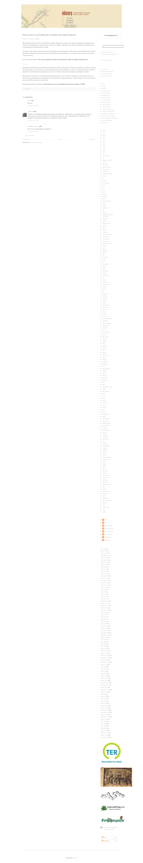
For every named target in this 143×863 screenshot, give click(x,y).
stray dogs (105, 471)
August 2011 (104, 587)
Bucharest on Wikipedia (108, 113)
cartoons (104, 212)
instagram (104, 328)
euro (103, 277)
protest (104, 416)
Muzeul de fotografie (107, 71)
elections (104, 273)
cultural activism (106, 243)
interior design (106, 332)
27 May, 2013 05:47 (33, 131)
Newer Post (26, 139)
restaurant (104, 434)
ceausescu (104, 218)
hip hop (104, 312)
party (103, 384)
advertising (105, 164)
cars (103, 210)
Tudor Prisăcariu (108, 528)
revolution (105, 439)
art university (105, 183)
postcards (104, 402)
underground (105, 498)
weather (104, 512)
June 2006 (103, 724)
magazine (104, 341)
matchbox (104, 346)
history (104, 314)
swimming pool (106, 484)
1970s (103, 146)
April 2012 (103, 571)
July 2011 (103, 589)
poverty (104, 407)
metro (103, 350)
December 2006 (105, 710)
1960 (103, 142)
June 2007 (103, 696)
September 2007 (105, 689)
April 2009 (103, 646)
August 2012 (104, 564)
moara (103, 357)
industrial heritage (107, 323)
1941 (103, 137)
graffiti (104, 302)
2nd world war (106, 155)
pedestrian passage (107, 387)
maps (103, 343)
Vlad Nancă (107, 537)
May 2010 (103, 619)
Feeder (104, 88)
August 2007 (104, 692)
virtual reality (105, 507)
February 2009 (104, 651)
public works (105, 425)
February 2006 (104, 733)
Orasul (104, 86)
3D (103, 158)
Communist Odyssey (107, 109)
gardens (104, 300)
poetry (104, 396)
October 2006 (104, 714)
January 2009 (104, 653)
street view (105, 482)
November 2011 (105, 580)
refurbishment (106, 430)
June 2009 (103, 642)
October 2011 (104, 583)
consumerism (105, 239)
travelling (104, 493)
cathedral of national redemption (107, 215)
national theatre (106, 368)
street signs (105, 480)
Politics (104, 400)
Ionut (105, 520)
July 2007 (103, 694)
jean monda (105, 337)
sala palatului (105, 446)
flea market (105, 293)
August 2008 (104, 664)
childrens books (106, 223)
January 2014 (104, 553)
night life (104, 371)
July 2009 (103, 639)
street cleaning (106, 475)
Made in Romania (107, 60)
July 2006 (103, 721)
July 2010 (103, 614)
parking (104, 380)
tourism (104, 489)
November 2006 (105, 712)
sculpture (104, 448)
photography (105, 391)
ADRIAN (30, 111)
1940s (103, 135)
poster (103, 405)
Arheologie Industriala (108, 111)
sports (103, 462)
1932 (103, 133)
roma (103, 441)
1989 (103, 151)
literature (104, 339)
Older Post (92, 139)
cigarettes (104, 225)
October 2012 (104, 562)
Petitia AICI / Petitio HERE (31, 39)
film (103, 291)
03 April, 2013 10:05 (33, 105)
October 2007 (104, 687)
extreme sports (106, 284)
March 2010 (104, 623)
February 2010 (104, 626)
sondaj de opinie (106, 457)
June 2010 (103, 617)
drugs (103, 268)
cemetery (104, 221)
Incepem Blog (106, 91)
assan (103, 185)
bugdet (104, 205)
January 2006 (104, 735)
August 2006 (104, 719)
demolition (105, 257)
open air (104, 373)
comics (104, 230)
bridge (104, 203)
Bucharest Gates (106, 102)
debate (104, 253)
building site (105, 208)
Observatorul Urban (107, 52)
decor (103, 255)
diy (103, 262)
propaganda (105, 414)
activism (104, 162)
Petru (29, 100)
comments (105, 232)
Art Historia (105, 69)
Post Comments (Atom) (36, 142)
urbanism (104, 503)
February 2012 (104, 576)
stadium (104, 464)
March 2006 (104, 730)
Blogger (75, 858)
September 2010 (105, 610)
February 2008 (104, 678)
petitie (103, 389)
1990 (103, 153)
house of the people (107, 318)
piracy (103, 393)
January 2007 (104, 708)
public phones (106, 418)
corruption (105, 241)
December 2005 (105, 737)
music (103, 366)
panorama (104, 377)
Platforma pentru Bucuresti (109, 54)
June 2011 (103, 592)
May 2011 (103, 594)
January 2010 (104, 628)
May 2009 (103, 644)
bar (103, 187)
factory (104, 287)
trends (103, 496)
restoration (105, 437)
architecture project (107, 174)
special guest (105, 459)
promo (104, 412)
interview (104, 334)
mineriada (104, 355)
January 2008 (104, 680)
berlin (103, 192)
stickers (104, 468)
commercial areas (106, 234)
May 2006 (103, 726)
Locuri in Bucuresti (107, 76)
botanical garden (106, 201)
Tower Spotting (106, 97)
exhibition (104, 282)
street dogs (105, 477)
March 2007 (104, 703)
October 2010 (104, 608)
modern (104, 359)
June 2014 (103, 549)
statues (104, 466)
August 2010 (104, 612)
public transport (106, 423)
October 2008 (104, 660)
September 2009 (105, 635)
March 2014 (104, 551)
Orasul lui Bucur (106, 104)
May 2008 (103, 671)
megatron (106, 540)
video (103, 505)
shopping (104, 450)
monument (105, 364)
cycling (104, 246)
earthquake (105, 271)
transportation (105, 491)
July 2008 (103, 667)
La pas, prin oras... (107, 106)
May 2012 (103, 569)
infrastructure (105, 325)
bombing (104, 196)
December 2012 (105, 560)
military (104, 353)
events (104, 280)
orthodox (104, 375)
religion (104, 432)
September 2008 (105, 662)
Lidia (105, 523)
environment (105, 275)
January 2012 (104, 578)
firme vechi (105, 122)
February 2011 (104, 601)
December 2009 (105, 630)
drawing (104, 266)
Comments (106, 841)
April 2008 (103, 673)
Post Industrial (106, 93)
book (103, 199)
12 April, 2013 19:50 (33, 120)
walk (103, 509)
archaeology (105, 169)
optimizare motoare (33, 126)
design (104, 259)
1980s (103, 149)
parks (103, 382)
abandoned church (107, 160)
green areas (105, 307)
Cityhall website (106, 100)
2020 (103, 84)
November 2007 (105, 685)
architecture (105, 171)
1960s (103, 144)
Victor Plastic (108, 534)
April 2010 (103, 621)
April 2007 (103, 701)
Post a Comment (29, 135)
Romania (104, 443)
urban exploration (106, 500)
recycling (104, 428)
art (103, 178)
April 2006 (103, 728)
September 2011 (105, 585)
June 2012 (103, 567)
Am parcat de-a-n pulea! (108, 116)
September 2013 (105, 555)
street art (104, 473)
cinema (104, 227)
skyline (104, 455)
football (104, 296)
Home (59, 139)
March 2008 (104, 676)
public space (105, 421)
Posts (104, 837)
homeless (104, 316)
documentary (105, 264)
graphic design (106, 305)
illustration (105, 321)
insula (103, 330)
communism (105, 237)
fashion (104, 289)
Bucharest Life (106, 95)
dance (103, 248)
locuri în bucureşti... (107, 120)
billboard (104, 194)
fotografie (104, 298)
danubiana (105, 250)
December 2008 (105, 655)
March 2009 (104, 649)
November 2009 (105, 633)
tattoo (103, 487)
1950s (103, 139)
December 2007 (105, 683)
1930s (103, 130)
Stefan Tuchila (108, 525)
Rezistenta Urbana (107, 74)
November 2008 (105, 658)
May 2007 (103, 698)
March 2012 (104, 573)
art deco (104, 180)
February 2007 (104, 705)
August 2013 (104, 558)
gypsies (104, 309)
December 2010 (105, 605)
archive (104, 176)
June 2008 (103, 669)
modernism (105, 362)
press (103, 409)
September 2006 (105, 717)
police (103, 398)
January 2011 (104, 603)
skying (104, 453)
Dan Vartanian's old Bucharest (110, 118)
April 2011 (103, 596)
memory (104, 348)
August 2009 (104, 637)
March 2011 (104, 598)
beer (103, 190)
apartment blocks (106, 167)
